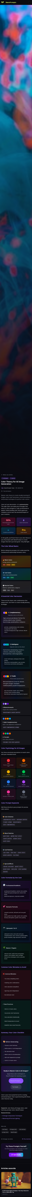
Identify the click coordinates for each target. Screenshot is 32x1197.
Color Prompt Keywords (10, 803)
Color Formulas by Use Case (11, 878)
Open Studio (17, 1155)
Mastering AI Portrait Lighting (11, 1118)
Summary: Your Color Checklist (12, 1033)
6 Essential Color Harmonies (11, 596)
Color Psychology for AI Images (13, 748)
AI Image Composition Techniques (12, 1116)
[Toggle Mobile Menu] (29, 2)
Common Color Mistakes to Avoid (13, 967)
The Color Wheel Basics (9, 546)
